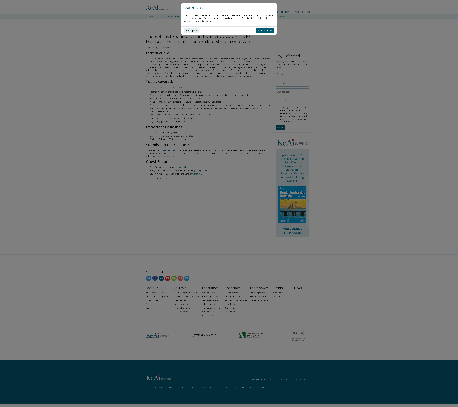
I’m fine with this (264, 30)
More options (192, 30)
